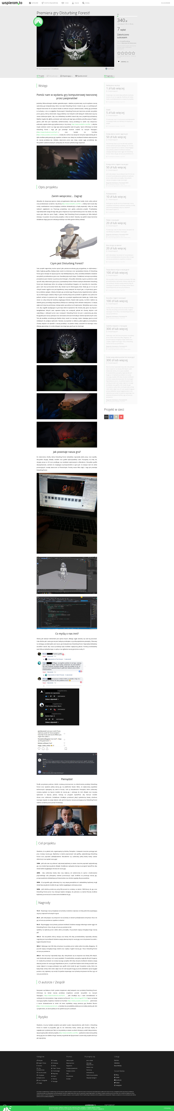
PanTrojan (111, 69)
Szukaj (87, 3)
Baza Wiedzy (117, 1066)
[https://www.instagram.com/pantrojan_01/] (116, 418)
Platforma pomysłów (92, 1075)
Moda (54, 1065)
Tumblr (117, 1077)
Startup (54, 1079)
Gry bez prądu (42, 1072)
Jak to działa (89, 1060)
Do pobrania (69, 1076)
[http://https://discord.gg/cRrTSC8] (106, 418)
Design (40, 1083)
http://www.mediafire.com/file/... (81, 124)
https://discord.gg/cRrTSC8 (79, 998)
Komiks (39, 1065)
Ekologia (54, 1081)
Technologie (56, 1071)
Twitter (117, 1083)
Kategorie (34, 3)
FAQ (67, 1073)
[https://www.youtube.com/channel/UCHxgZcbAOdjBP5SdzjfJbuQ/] (121, 418)
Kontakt (68, 1079)
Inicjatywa (41, 1075)
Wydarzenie (41, 1078)
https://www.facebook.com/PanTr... (48, 132)
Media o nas (89, 1067)
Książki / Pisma (42, 1063)
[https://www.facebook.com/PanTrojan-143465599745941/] (111, 418)
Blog (117, 1075)
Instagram (118, 1085)
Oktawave (110, 1105)
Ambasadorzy (90, 1072)
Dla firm (116, 1060)
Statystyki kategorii (91, 1078)
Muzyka (40, 1060)
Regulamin (69, 1065)
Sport (54, 1076)
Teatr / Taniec (56, 1068)
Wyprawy (55, 1073)
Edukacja (55, 1063)
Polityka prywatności (71, 1068)
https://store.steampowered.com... (47, 1006)
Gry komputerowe (44, 69)
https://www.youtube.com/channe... (48, 135)
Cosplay (54, 1060)
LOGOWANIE (166, 3)
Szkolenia (117, 1063)
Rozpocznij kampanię (51, 3)
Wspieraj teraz (70, 1063)
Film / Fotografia (42, 1080)
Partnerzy (89, 1070)
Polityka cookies (70, 1071)
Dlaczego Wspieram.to (89, 1063)
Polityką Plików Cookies (93, 1107)
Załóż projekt (69, 1060)
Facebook (118, 1080)
